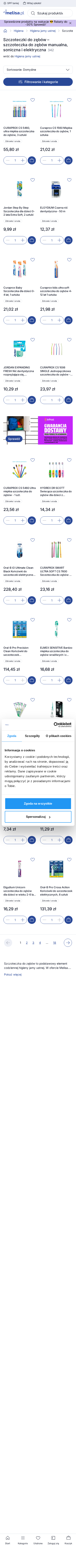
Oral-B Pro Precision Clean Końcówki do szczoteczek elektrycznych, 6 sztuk (17, 651)
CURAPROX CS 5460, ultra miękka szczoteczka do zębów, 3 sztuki (18, 131)
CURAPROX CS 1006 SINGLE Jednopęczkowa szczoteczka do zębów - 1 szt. (56, 371)
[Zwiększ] (23, 160)
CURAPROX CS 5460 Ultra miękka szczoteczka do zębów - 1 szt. (19, 491)
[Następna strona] (68, 943)
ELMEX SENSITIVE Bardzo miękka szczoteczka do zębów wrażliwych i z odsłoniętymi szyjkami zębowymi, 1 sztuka (56, 651)
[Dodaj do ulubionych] (32, 100)
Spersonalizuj (36, 816)
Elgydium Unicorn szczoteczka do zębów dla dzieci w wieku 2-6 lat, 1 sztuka (19, 891)
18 (54, 942)
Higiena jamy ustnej (43, 30)
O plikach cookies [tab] (58, 736)
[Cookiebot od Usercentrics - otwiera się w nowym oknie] (54, 724)
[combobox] (50, 13)
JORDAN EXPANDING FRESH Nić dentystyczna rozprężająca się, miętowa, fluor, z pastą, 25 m (19, 371)
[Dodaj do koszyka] (32, 160)
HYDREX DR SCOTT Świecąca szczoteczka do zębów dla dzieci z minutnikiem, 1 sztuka (56, 491)
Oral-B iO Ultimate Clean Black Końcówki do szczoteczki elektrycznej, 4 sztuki (19, 571)
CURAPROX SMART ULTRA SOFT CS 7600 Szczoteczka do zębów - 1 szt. (56, 571)
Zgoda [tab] (11, 736)
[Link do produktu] (19, 130)
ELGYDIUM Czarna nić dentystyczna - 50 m (54, 209)
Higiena (19, 30)
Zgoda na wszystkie (38, 803)
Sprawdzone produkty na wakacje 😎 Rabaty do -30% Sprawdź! (35, 23)
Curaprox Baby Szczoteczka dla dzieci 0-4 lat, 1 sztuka (19, 291)
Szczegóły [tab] (32, 736)
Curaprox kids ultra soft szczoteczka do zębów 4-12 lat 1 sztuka (56, 291)
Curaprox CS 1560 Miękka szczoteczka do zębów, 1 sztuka (56, 131)
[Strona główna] (5, 31)
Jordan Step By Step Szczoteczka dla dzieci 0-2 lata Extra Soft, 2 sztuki (19, 211)
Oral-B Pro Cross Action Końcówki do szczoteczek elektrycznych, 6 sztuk (56, 891)
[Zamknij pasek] (70, 23)
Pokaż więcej (12, 974)
